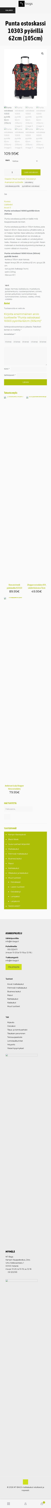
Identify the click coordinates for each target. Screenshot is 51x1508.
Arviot (7, 208)
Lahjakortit (15, 901)
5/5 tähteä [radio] (43, 342)
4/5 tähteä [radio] (34, 342)
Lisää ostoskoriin (31, 172)
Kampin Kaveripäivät (17, 834)
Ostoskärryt (31, 179)
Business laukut (15, 859)
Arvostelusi (9, 334)
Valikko (9, 10)
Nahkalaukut (13, 868)
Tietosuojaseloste (14, 1037)
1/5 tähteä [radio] (8, 342)
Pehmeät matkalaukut (18, 854)
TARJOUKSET (14, 906)
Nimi (7, 369)
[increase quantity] (17, 172)
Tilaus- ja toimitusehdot (17, 1030)
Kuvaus (7, 201)
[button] (42, 53)
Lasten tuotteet (18, 887)
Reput (11, 863)
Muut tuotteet (18, 179)
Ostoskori (11, 1026)
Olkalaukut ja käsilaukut (18, 873)
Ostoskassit (16, 882)
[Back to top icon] (25, 1482)
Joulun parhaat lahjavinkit (19, 844)
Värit (7, 160)
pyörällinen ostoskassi (30, 186)
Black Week (13, 839)
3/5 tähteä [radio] (25, 342)
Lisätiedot (8, 204)
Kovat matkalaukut (15, 984)
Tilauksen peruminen (16, 1033)
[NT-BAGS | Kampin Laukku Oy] (25, 4)
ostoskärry (29, 182)
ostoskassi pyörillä (12, 186)
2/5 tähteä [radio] (17, 342)
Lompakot (15, 896)
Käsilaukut (11, 1003)
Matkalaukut (13, 849)
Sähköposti (9, 375)
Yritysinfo (11, 1045)
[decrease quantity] (7, 172)
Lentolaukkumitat (15, 1041)
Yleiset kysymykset (15, 1048)
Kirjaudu (10, 1022)
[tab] (25, 201)
